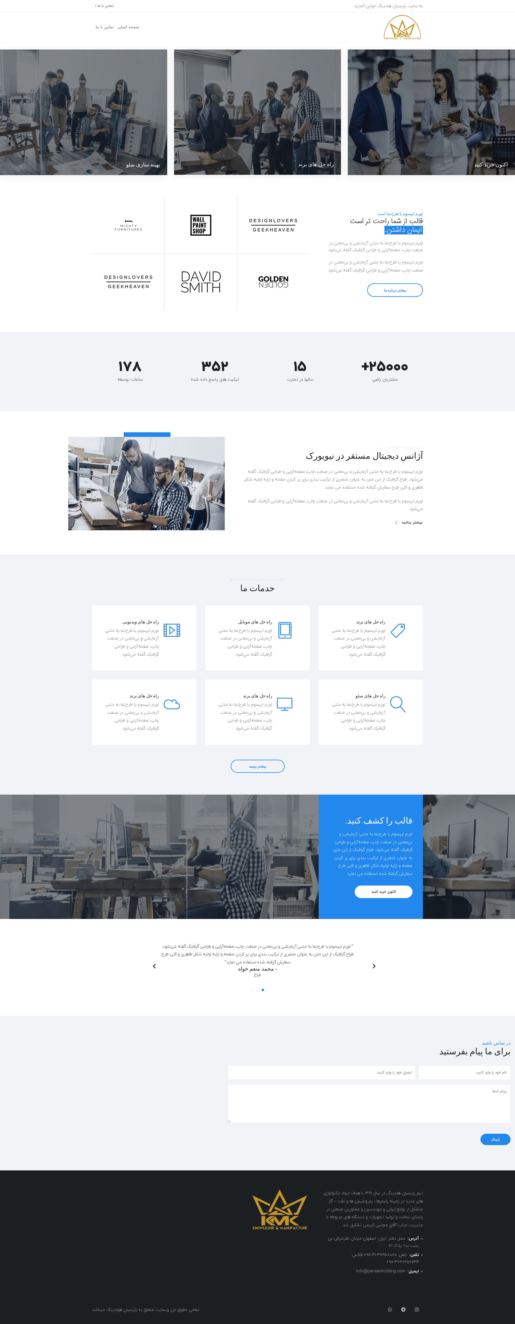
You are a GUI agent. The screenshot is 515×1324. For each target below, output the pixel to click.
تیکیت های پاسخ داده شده (215, 379)
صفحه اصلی (128, 27)
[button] (263, 990)
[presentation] (373, 966)
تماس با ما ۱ (104, 6)
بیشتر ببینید (257, 766)
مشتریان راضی (385, 379)
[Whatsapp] (389, 1310)
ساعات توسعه (130, 379)
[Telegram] (403, 1310)
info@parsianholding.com (380, 1271)
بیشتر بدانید (412, 522)
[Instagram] (416, 1310)
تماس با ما (105, 27)
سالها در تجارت (300, 379)
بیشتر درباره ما (395, 290)
